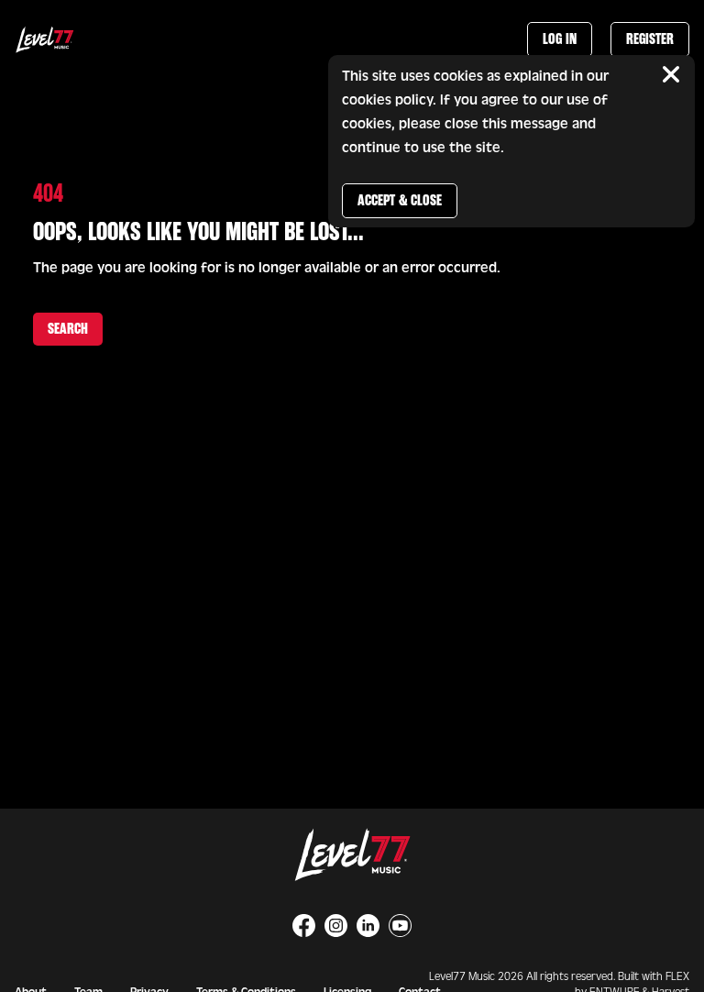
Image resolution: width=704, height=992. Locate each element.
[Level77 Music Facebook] (303, 925)
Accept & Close (400, 200)
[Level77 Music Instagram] (335, 925)
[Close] (671, 74)
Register (650, 39)
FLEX (677, 976)
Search (68, 328)
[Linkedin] (368, 925)
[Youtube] (400, 925)
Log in (560, 39)
